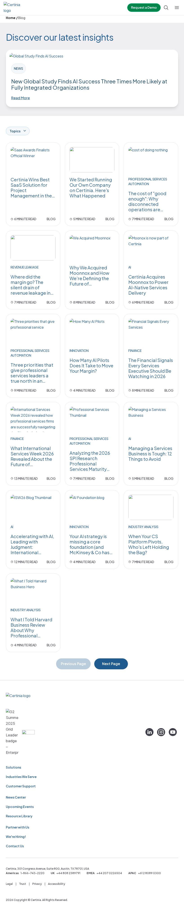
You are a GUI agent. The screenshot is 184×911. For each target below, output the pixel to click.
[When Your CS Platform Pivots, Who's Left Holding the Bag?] (150, 507)
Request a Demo (144, 7)
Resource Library (19, 816)
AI (129, 267)
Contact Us (15, 846)
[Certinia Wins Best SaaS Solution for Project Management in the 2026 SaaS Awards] (33, 159)
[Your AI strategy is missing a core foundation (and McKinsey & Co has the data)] (92, 507)
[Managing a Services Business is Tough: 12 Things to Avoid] (150, 419)
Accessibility (56, 884)
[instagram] (161, 732)
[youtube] (172, 732)
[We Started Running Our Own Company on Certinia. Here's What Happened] (92, 159)
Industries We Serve (21, 777)
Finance (135, 351)
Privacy (37, 884)
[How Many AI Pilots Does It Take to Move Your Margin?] (92, 331)
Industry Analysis (143, 527)
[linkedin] (149, 732)
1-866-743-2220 (32, 873)
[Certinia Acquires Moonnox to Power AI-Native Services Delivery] (150, 247)
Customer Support (21, 786)
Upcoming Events (20, 807)
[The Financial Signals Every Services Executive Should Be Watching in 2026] (150, 331)
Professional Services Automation (147, 181)
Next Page (111, 663)
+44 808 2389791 (68, 873)
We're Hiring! (16, 837)
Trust (22, 884)
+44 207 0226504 (109, 873)
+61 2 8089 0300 (149, 873)
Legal (9, 884)
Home (10, 18)
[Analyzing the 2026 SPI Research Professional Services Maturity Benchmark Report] (92, 419)
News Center (16, 797)
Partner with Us (17, 827)
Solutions (13, 767)
